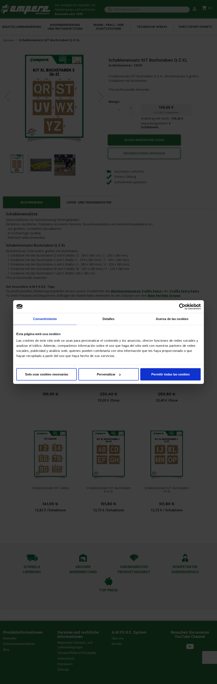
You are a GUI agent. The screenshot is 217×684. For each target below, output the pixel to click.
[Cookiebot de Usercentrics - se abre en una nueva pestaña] (182, 306)
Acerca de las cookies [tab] (172, 318)
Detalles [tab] (109, 318)
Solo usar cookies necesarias (46, 374)
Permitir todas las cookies (170, 374)
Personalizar (106, 374)
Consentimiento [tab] (45, 318)
